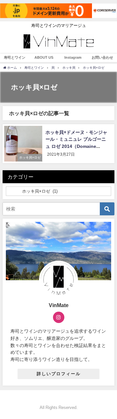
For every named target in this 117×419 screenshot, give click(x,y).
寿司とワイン (14, 57)
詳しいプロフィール (59, 374)
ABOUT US (43, 57)
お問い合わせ (102, 57)
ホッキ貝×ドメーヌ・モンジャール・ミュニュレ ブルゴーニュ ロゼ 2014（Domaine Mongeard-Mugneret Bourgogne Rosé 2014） (76, 146)
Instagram (73, 57)
